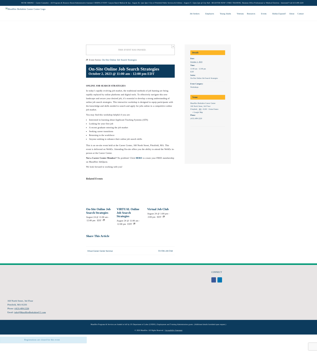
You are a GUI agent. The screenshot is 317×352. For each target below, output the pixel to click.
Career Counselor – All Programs (48, 3)
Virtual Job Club (158, 209)
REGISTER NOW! (219, 3)
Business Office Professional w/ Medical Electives (260, 3)
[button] (307, 13)
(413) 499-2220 (21, 308)
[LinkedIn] (219, 279)
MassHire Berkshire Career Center (202, 103)
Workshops (194, 87)
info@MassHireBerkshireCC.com (30, 312)
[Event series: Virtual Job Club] (164, 216)
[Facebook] (213, 279)
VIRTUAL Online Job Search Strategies (128, 213)
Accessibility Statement (173, 330)
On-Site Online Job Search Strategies (204, 78)
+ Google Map (197, 112)
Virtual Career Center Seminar (100, 251)
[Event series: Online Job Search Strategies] (104, 220)
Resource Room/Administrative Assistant (78, 3)
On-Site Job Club (165, 250)
